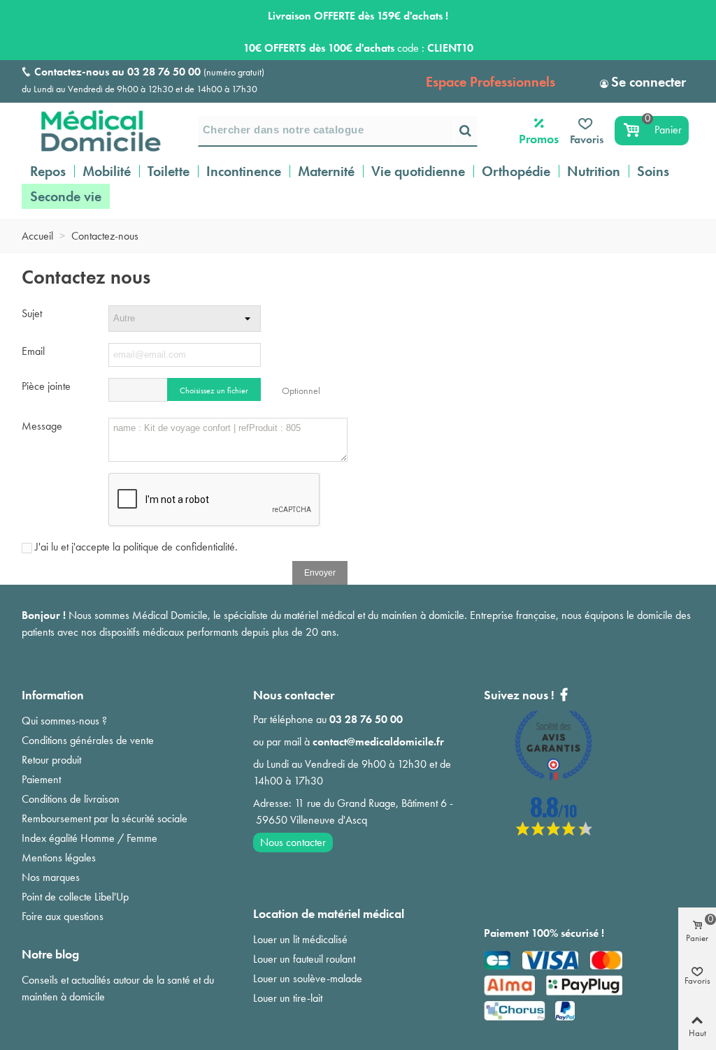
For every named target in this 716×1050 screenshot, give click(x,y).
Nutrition (593, 171)
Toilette (168, 171)
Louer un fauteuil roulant (304, 958)
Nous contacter (293, 842)
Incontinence (243, 171)
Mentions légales (59, 857)
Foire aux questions (62, 916)
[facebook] (554, 831)
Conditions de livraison (71, 799)
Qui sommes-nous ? (64, 720)
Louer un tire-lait (287, 998)
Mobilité (107, 171)
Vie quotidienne (418, 171)
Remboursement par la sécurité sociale (104, 818)
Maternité (326, 171)
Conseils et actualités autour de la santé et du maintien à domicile (118, 988)
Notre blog (50, 954)
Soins (653, 171)
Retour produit (51, 759)
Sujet (32, 313)
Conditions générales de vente (88, 740)
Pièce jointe (46, 386)
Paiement (41, 779)
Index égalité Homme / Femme (89, 838)
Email (33, 351)
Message (42, 425)
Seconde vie (65, 196)
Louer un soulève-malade (307, 978)
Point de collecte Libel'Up (75, 896)
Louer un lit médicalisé (300, 939)
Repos (48, 171)
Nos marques (51, 877)
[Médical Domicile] (92, 131)
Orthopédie (516, 171)
